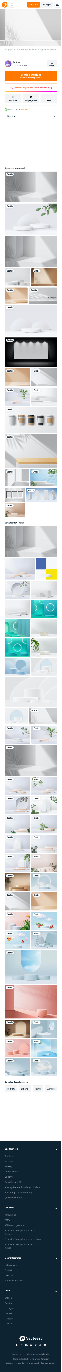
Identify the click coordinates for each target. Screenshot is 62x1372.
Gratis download (31, 76)
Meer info (11, 115)
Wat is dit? (25, 109)
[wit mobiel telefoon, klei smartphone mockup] (20, 569)
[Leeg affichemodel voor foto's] (43, 551)
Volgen (52, 65)
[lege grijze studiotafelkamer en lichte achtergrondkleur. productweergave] (19, 313)
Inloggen (47, 4)
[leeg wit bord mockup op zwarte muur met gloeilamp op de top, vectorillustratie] (30, 370)
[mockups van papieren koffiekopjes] (30, 476)
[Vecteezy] (4, 5)
